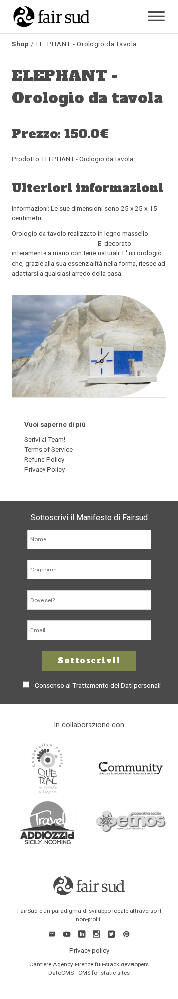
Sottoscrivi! (89, 660)
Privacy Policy (44, 469)
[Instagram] (96, 934)
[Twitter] (111, 934)
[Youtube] (66, 934)
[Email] (51, 934)
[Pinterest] (126, 934)
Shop (20, 44)
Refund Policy (44, 459)
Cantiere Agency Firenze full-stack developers (89, 964)
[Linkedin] (81, 934)
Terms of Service (48, 449)
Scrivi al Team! (44, 439)
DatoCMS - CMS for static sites (89, 972)
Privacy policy (89, 950)
